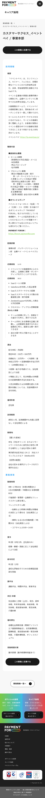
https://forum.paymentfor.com (21, 233)
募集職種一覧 (7, 23)
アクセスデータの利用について (22, 795)
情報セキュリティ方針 (13, 790)
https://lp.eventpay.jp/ (29, 137)
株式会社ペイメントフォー (26, 4)
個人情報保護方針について (31, 790)
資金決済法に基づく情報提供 (23, 792)
